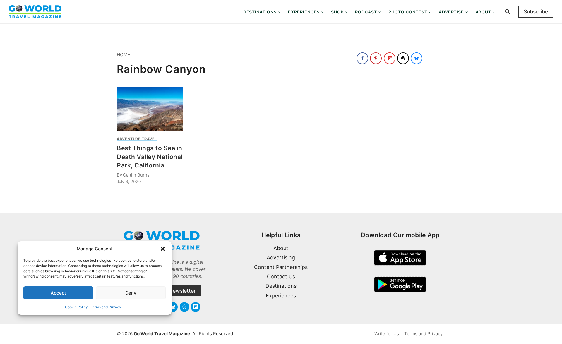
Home (123, 54)
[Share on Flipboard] (389, 58)
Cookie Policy (76, 307)
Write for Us (386, 333)
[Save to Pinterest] (376, 58)
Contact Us (281, 276)
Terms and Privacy (106, 307)
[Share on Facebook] (362, 58)
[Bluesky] (173, 307)
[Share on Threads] (403, 58)
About (280, 248)
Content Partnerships (281, 267)
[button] (163, 249)
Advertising (281, 257)
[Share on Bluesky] (416, 58)
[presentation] (150, 109)
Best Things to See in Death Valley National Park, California (150, 156)
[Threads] (184, 307)
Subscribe (536, 11)
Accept (58, 293)
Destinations (281, 286)
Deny (130, 293)
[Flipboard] (195, 307)
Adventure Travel (137, 139)
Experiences (281, 295)
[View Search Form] (507, 11)
